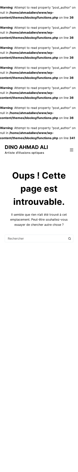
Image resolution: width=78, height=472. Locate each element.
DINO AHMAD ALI (26, 147)
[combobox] (35, 238)
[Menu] (71, 150)
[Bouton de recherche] (69, 238)
